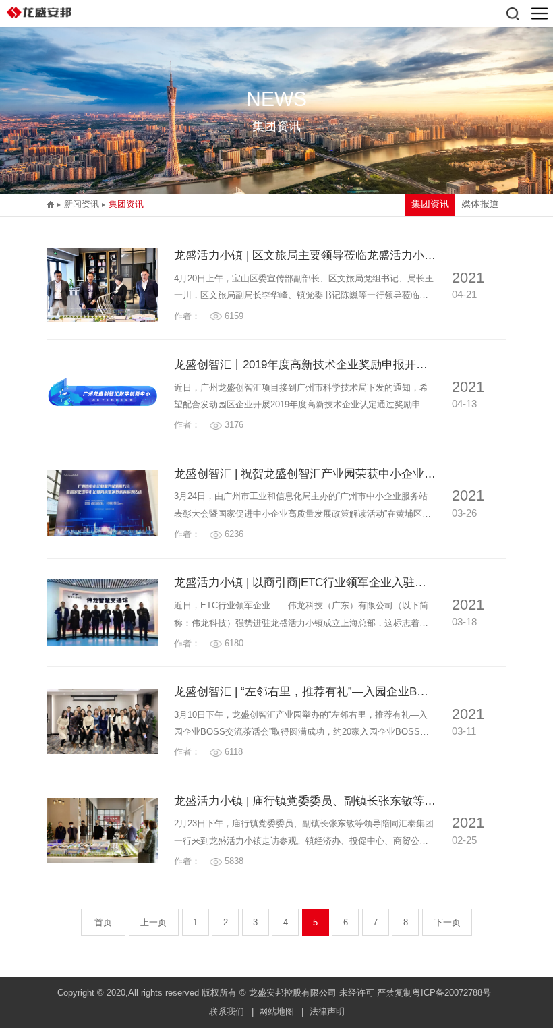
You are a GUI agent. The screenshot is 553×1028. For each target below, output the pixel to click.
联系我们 (226, 1011)
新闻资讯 (81, 204)
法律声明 (327, 1011)
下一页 (447, 922)
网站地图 (276, 1011)
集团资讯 (126, 204)
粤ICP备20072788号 (451, 993)
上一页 (153, 922)
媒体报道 (480, 204)
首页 (103, 922)
